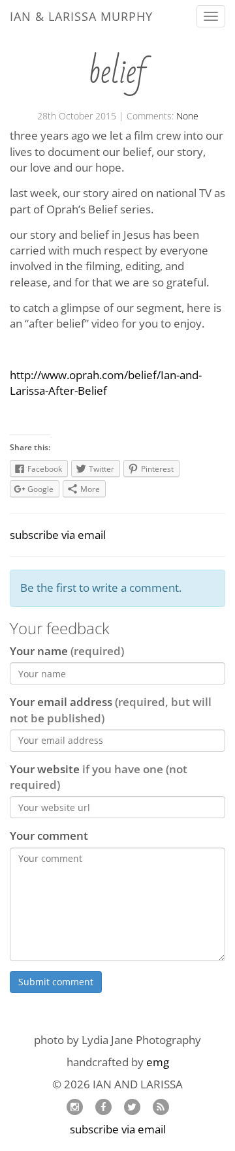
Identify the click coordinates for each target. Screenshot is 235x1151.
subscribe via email (58, 534)
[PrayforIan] (132, 1106)
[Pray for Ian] (103, 1106)
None (187, 116)
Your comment (49, 835)
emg (157, 1061)
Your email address (111, 709)
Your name (67, 650)
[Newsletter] (161, 1106)
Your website (98, 776)
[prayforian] (74, 1106)
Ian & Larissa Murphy (81, 16)
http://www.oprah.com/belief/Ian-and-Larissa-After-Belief (106, 382)
